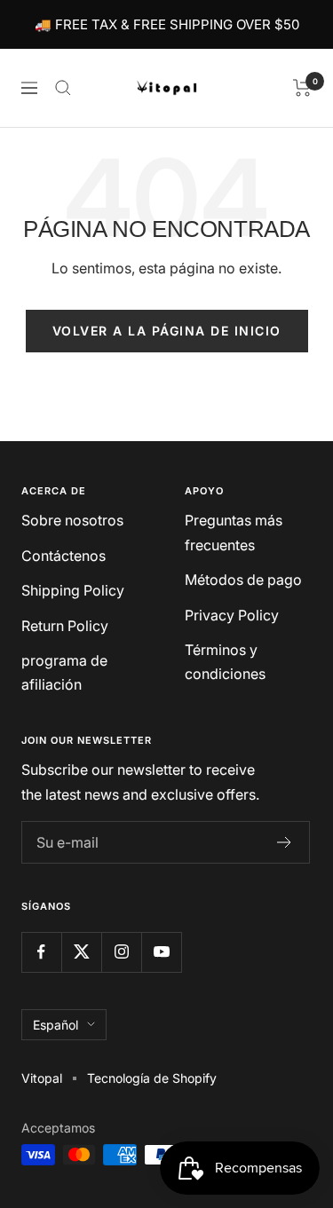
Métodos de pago (243, 579)
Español (55, 1024)
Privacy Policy (232, 615)
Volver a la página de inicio (166, 330)
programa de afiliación (64, 672)
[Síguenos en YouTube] (161, 952)
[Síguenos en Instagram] (121, 952)
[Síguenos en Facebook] (41, 952)
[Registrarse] (284, 842)
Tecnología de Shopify (152, 1078)
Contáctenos (63, 556)
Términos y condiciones (225, 662)
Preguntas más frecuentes (233, 532)
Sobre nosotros (72, 520)
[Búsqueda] (63, 88)
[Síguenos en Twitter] (81, 952)
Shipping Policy (72, 590)
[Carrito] (302, 88)
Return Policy (64, 626)
